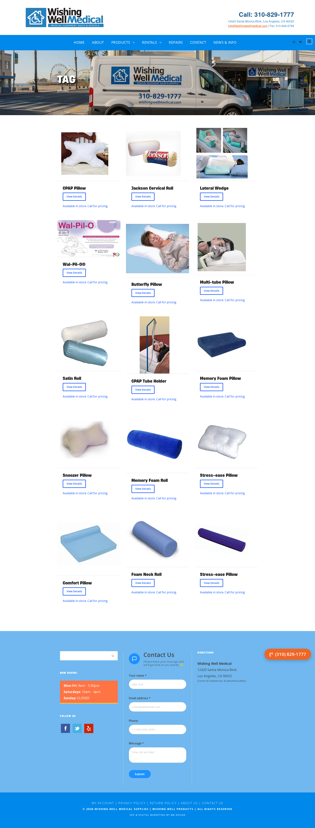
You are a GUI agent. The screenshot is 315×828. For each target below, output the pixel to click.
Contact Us (212, 803)
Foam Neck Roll (146, 574)
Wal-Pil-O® (74, 264)
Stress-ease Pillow (219, 475)
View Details (74, 196)
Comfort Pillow (77, 583)
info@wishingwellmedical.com (247, 26)
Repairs (176, 42)
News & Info (225, 42)
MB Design (178, 815)
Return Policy (163, 803)
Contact (198, 42)
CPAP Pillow (74, 188)
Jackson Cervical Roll (152, 188)
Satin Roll (72, 378)
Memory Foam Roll (149, 480)
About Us (189, 803)
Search (113, 655)
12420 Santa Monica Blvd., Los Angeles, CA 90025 (261, 21)
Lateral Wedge (214, 188)
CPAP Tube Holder (148, 381)
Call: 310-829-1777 (266, 14)
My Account (103, 803)
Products (120, 42)
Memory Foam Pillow (220, 378)
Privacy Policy (132, 803)
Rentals (149, 42)
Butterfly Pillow (146, 284)
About (98, 42)
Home (79, 42)
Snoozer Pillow (77, 475)
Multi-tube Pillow (217, 282)
